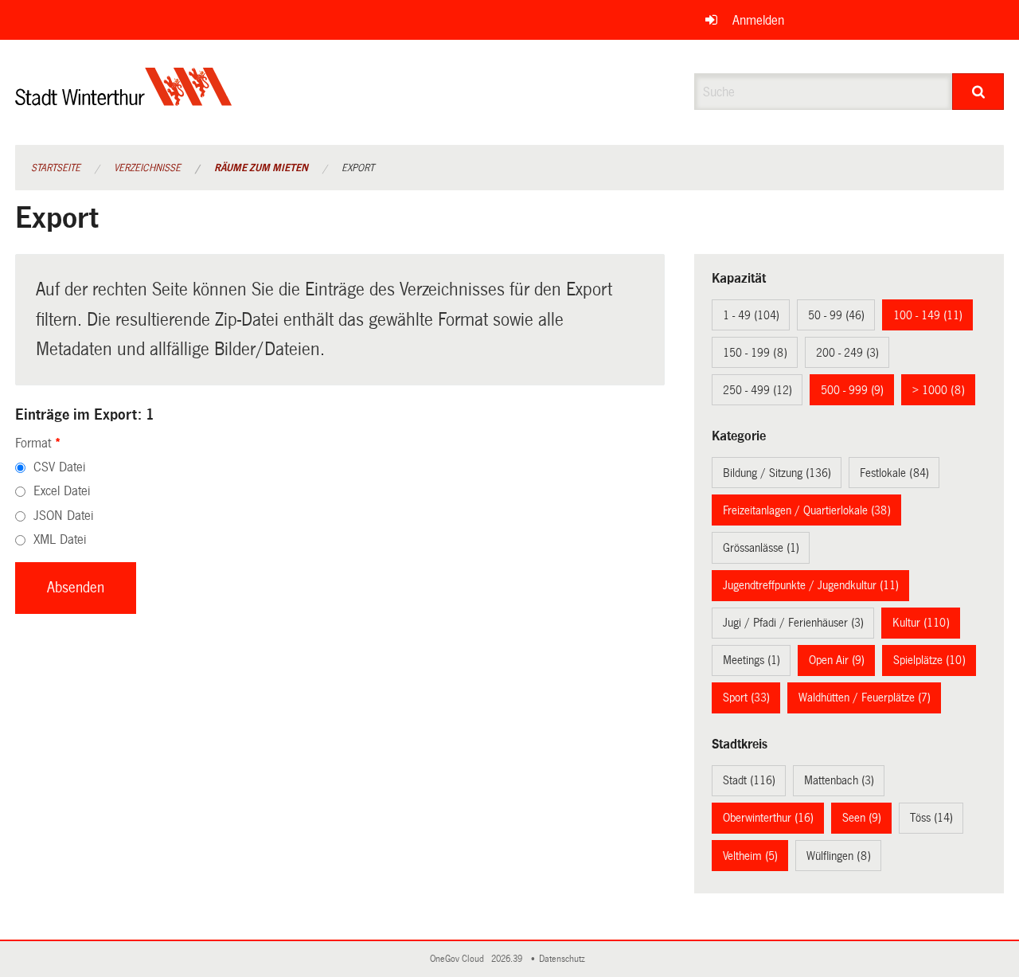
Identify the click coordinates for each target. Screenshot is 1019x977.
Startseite (55, 168)
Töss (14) (931, 817)
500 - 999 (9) (852, 390)
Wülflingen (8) (838, 856)
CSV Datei (59, 467)
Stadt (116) (749, 780)
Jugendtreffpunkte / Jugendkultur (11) (811, 585)
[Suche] (978, 91)
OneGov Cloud (459, 959)
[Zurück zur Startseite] (123, 100)
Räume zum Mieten (261, 168)
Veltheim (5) (750, 856)
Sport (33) (746, 697)
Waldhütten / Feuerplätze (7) (864, 697)
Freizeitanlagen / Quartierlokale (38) (807, 510)
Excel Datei (61, 491)
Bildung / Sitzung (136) (777, 473)
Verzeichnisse (147, 168)
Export (358, 168)
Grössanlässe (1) (761, 547)
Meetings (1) (751, 660)
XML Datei (59, 539)
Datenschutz (564, 959)
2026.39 (508, 959)
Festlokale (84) (894, 473)
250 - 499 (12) (757, 390)
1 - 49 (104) (751, 315)
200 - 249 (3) (847, 352)
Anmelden (758, 20)
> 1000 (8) (938, 390)
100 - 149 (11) (927, 315)
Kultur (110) (921, 622)
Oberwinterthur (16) (768, 817)
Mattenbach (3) (839, 780)
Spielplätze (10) (929, 660)
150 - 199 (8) (755, 352)
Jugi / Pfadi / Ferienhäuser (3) (793, 622)
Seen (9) (861, 817)
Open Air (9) (837, 660)
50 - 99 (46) (836, 315)
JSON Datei (63, 515)
